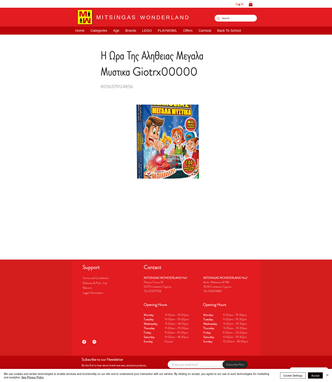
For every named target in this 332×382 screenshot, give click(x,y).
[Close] (327, 375)
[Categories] (9, 4)
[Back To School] (51, 4)
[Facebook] (84, 342)
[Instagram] (94, 342)
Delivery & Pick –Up (95, 283)
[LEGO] (27, 4)
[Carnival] (45, 4)
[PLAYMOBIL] (33, 4)
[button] (15, 4)
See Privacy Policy (32, 377)
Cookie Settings (292, 375)
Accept (315, 375)
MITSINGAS (116, 17)
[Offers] (39, 4)
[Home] (3, 4)
